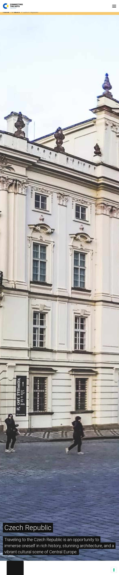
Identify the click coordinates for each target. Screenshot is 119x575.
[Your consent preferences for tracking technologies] (114, 570)
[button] (114, 6)
